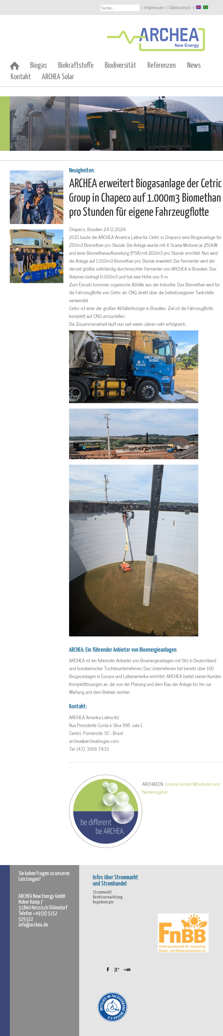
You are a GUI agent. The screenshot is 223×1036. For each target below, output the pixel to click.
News (194, 65)
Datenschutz (180, 7)
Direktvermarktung (108, 897)
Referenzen (161, 65)
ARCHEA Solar (58, 77)
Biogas (38, 65)
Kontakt (21, 77)
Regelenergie (103, 902)
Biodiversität (120, 65)
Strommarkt (102, 892)
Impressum (154, 7)
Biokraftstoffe (76, 65)
